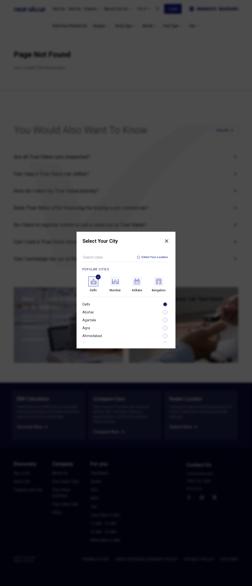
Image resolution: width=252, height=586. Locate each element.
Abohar (88, 312)
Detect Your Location (155, 257)
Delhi (86, 304)
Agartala (89, 320)
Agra (86, 328)
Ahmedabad (92, 336)
